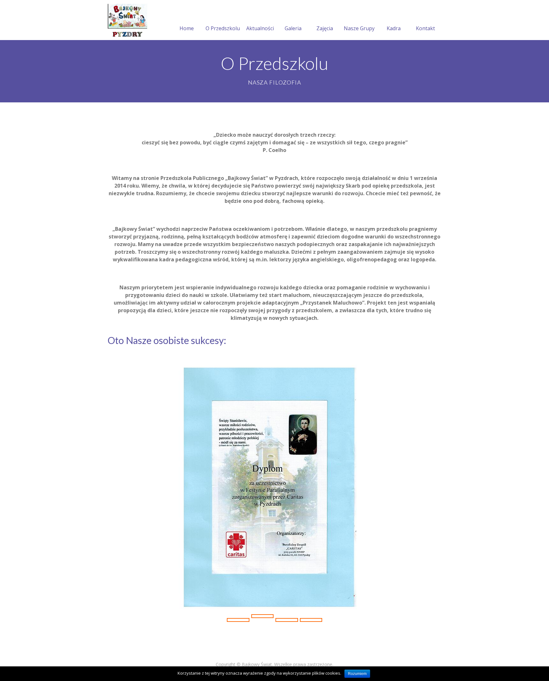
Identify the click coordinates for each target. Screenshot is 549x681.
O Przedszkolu (223, 28)
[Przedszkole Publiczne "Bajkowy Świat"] (128, 20)
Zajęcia (324, 28)
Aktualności (260, 28)
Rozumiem (357, 673)
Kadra (394, 28)
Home (187, 28)
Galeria (293, 28)
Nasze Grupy (359, 28)
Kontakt (425, 28)
